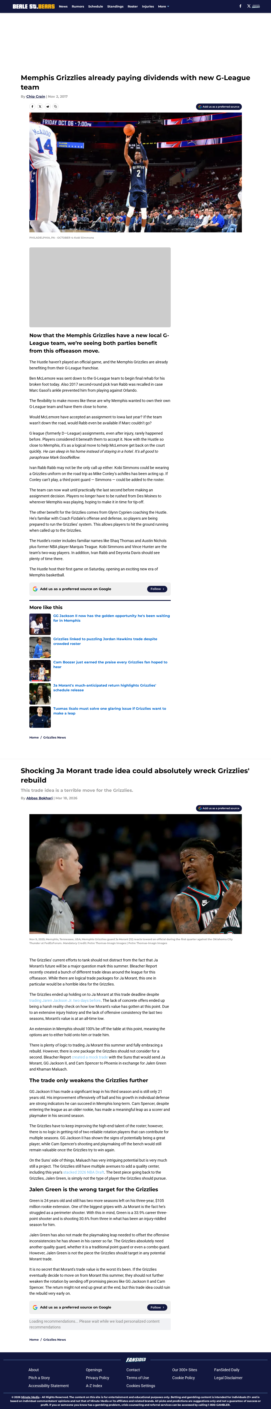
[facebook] (240, 6)
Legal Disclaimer (228, 1377)
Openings (94, 1370)
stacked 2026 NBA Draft (83, 1172)
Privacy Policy (97, 1377)
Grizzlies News (54, 737)
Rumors (78, 6)
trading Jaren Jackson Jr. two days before (65, 1000)
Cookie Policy (183, 1377)
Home (34, 737)
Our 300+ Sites (184, 1370)
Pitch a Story (39, 1377)
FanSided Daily (227, 1370)
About (33, 1370)
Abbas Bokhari (39, 798)
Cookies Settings (140, 1385)
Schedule (95, 6)
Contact (133, 1370)
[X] (249, 6)
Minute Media (30, 1397)
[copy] (55, 107)
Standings (115, 6)
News (63, 6)
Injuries (148, 6)
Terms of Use (137, 1377)
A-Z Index (94, 1385)
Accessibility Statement (48, 1385)
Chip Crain (35, 96)
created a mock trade (90, 1057)
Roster (133, 6)
